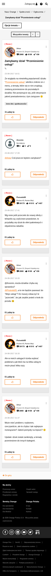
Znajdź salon (30, 489)
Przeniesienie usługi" (15, 82)
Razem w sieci (8, 546)
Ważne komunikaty (9, 559)
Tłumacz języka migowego (34, 550)
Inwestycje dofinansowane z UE (31, 571)
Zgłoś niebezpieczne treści (12, 550)
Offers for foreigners (10, 571)
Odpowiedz (38, 117)
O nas (28, 506)
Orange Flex (7, 542)
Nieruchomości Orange (35, 567)
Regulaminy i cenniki (10, 495)
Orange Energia (34, 555)
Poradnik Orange (19, 555)
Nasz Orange (10, 12)
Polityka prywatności (26, 563)
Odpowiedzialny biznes (32, 542)
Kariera (28, 512)
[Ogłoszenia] (21, 34)
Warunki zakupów (9, 563)
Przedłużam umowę (10, 492)
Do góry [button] (8, 475)
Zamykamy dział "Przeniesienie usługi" (24, 63)
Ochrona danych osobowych (13, 567)
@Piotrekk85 (11, 290)
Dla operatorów (8, 506)
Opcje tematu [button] (11, 25)
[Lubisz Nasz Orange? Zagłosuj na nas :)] (37, 34)
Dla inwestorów (8, 509)
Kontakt (28, 509)
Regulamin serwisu (27, 559)
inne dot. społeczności (16, 104)
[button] (46, 47)
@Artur (8, 158)
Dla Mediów (7, 512)
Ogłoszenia (38, 12)
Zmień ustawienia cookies (26, 546)
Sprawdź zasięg (32, 492)
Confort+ (6, 555)
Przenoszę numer (9, 489)
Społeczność (24, 12)
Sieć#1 (17, 542)
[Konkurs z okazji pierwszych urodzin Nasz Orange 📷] (33, 34)
